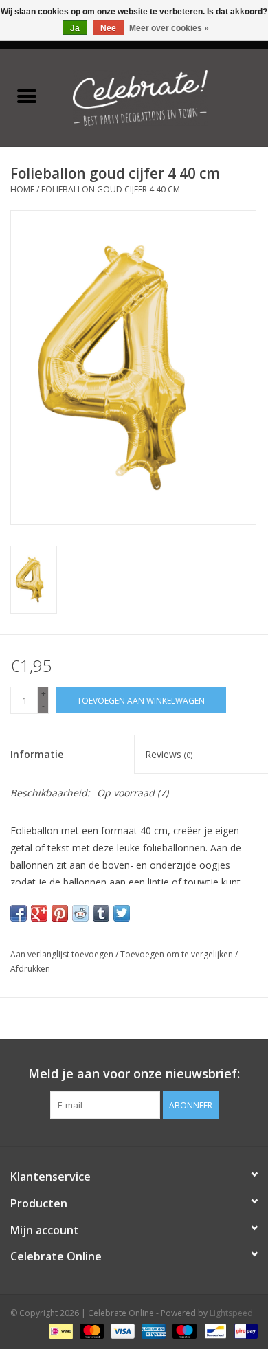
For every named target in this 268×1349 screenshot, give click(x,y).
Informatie (36, 754)
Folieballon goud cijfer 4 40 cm (110, 189)
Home (22, 189)
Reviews (168, 754)
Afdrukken (30, 968)
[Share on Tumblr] (101, 913)
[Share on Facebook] (18, 913)
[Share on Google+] (39, 913)
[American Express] (152, 1330)
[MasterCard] (90, 1330)
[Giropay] (244, 1330)
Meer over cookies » (169, 28)
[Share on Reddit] (80, 913)
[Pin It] (60, 913)
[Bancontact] (214, 1330)
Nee (108, 28)
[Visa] (121, 1330)
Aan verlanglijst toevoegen (62, 954)
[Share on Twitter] (121, 913)
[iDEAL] (60, 1330)
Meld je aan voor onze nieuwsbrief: (134, 1074)
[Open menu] (27, 95)
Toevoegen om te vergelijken (177, 954)
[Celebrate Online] (161, 96)
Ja (75, 28)
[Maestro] (183, 1330)
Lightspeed (231, 1313)
